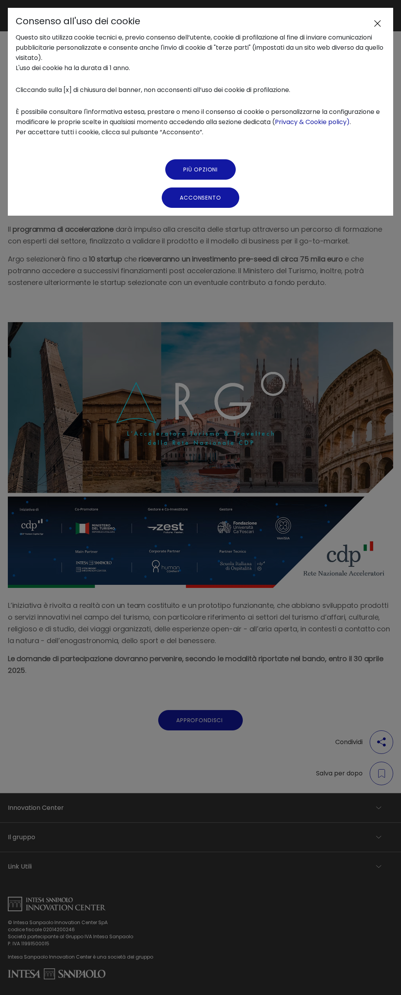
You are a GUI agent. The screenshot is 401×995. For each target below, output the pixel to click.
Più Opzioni (200, 169)
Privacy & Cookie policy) (312, 121)
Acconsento (200, 198)
